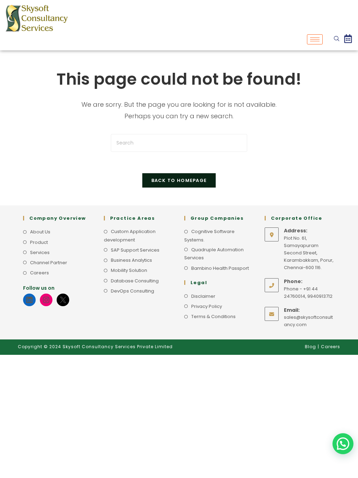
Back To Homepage (179, 180)
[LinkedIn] (29, 300)
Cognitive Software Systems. (209, 235)
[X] (63, 300)
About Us (40, 232)
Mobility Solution (129, 270)
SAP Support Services (135, 250)
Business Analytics (131, 260)
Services (40, 252)
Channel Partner (48, 262)
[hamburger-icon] (315, 39)
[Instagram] (46, 300)
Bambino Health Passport (220, 268)
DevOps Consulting (132, 291)
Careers (39, 272)
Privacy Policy (206, 306)
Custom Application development (130, 235)
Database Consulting (135, 280)
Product (39, 242)
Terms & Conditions (213, 316)
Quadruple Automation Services (214, 253)
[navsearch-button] (336, 39)
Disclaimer (203, 296)
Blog (310, 347)
